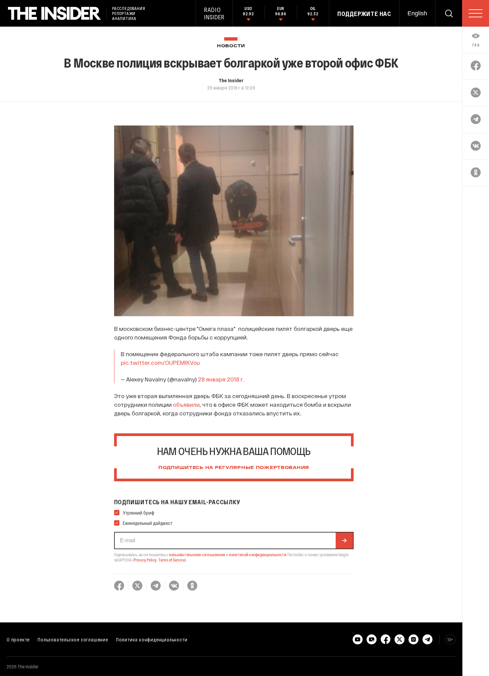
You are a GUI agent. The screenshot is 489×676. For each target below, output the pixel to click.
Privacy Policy (145, 560)
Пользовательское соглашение (73, 639)
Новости (231, 46)
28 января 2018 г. (221, 379)
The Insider (231, 80)
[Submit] (344, 541)
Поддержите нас (364, 13)
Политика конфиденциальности (152, 639)
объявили (186, 404)
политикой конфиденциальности (257, 554)
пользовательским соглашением (197, 554)
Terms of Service (171, 560)
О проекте (18, 639)
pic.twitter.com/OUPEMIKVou (160, 362)
